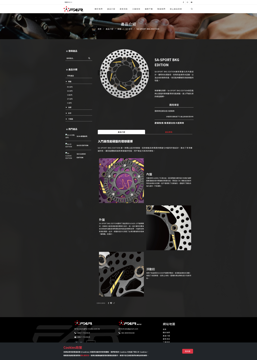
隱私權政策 (85, 355)
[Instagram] (187, 2)
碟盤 (119, 29)
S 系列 (69, 103)
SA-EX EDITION (82, 145)
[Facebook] (183, 2)
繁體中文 (68, 2)
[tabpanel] (145, 219)
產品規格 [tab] (168, 132)
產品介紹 (111, 9)
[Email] (192, 2)
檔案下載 (149, 9)
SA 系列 (129, 29)
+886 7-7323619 (83, 337)
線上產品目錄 (176, 9)
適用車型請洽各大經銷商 (164, 111)
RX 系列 (70, 87)
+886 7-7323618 (83, 333)
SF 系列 (70, 99)
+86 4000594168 (127, 333)
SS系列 (69, 95)
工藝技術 (136, 9)
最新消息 (124, 9)
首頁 (99, 29)
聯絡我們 (161, 9)
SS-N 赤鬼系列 (82, 136)
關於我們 (99, 9)
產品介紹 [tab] (121, 132)
